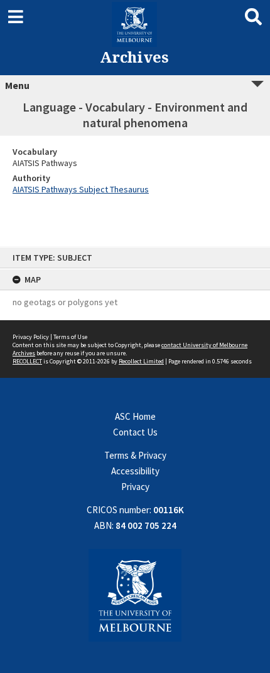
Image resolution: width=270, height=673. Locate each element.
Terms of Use (70, 337)
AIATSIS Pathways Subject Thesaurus (81, 189)
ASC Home (135, 416)
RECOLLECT (27, 361)
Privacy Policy (31, 337)
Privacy (135, 487)
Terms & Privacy (135, 455)
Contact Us (135, 432)
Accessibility (135, 471)
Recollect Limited (141, 361)
